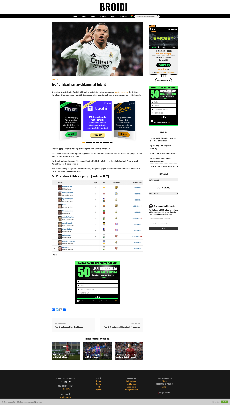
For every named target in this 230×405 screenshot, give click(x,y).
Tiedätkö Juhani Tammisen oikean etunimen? (163, 153)
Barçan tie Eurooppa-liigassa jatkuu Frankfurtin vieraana (96, 356)
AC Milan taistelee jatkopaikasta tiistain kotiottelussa (63, 356)
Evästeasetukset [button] (215, 402)
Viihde (93, 16)
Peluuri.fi (164, 381)
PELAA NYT (71, 134)
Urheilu (84, 16)
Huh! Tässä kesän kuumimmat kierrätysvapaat (164, 166)
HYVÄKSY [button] (224, 402)
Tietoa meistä (65, 388)
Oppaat (113, 16)
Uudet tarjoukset (131, 381)
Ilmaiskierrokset (131, 384)
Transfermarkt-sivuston (122, 92)
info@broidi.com (65, 397)
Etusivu (75, 16)
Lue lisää (79, 106)
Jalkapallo (55, 79)
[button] (83, 142)
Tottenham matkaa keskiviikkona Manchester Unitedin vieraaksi (126, 356)
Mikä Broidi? (124, 16)
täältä (116, 301)
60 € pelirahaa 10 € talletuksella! (166, 72)
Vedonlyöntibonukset (163, 80)
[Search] (158, 16)
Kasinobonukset (131, 386)
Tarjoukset (103, 16)
